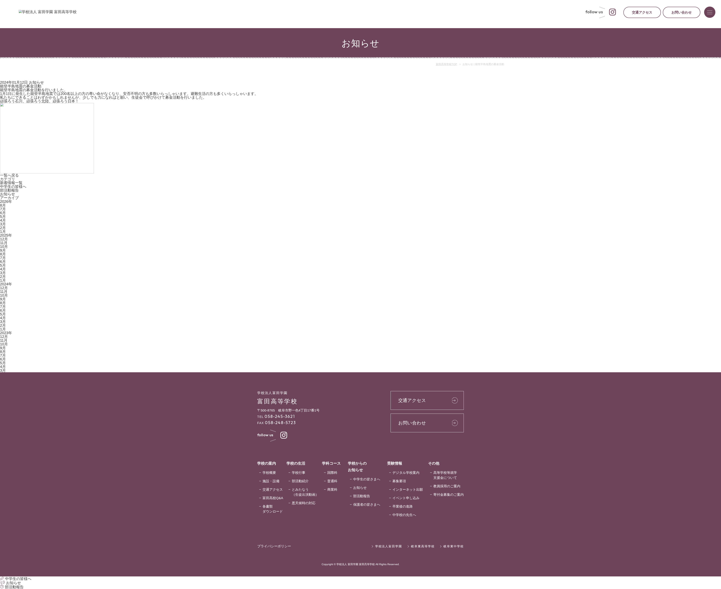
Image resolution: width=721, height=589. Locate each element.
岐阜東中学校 (453, 546)
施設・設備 (270, 481)
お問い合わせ (681, 12)
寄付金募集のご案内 (448, 494)
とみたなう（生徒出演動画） (305, 492)
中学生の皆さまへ (366, 479)
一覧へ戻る (9, 175)
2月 (3, 228)
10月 (4, 246)
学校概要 (269, 473)
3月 (3, 224)
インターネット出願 (407, 489)
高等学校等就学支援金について (445, 475)
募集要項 (399, 481)
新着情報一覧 (11, 183)
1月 (3, 231)
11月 (4, 243)
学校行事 (298, 473)
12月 (4, 239)
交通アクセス (642, 12)
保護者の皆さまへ (366, 504)
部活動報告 (9, 190)
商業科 (332, 489)
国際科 (332, 473)
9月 (3, 250)
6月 (3, 213)
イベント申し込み (405, 498)
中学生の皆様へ (13, 186)
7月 (3, 209)
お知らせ (7, 194)
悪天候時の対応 (303, 503)
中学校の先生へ (404, 515)
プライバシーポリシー (274, 546)
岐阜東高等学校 (422, 546)
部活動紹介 (300, 481)
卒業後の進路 (402, 506)
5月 (3, 216)
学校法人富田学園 (388, 546)
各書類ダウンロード (272, 509)
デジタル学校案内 (405, 473)
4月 (3, 220)
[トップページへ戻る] (48, 12)
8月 (3, 205)
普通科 (332, 481)
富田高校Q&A (272, 498)
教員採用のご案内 (446, 486)
